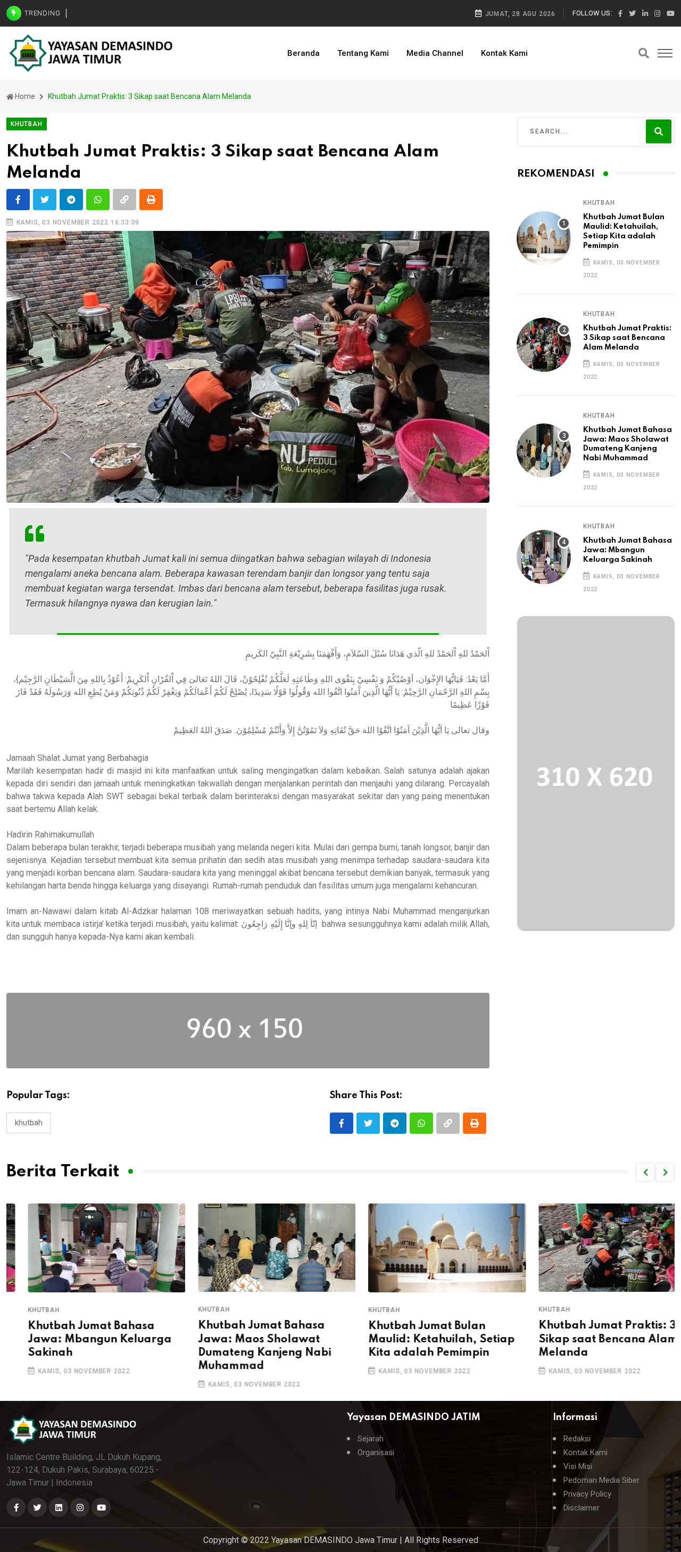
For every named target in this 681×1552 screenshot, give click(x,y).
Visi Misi (577, 1467)
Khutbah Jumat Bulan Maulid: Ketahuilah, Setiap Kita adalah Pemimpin (420, 1339)
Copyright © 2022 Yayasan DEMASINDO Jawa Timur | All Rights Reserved (340, 1540)
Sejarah (371, 1439)
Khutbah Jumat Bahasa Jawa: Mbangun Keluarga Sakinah (627, 550)
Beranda (303, 53)
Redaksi (577, 1439)
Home (25, 96)
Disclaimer (581, 1508)
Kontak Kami (504, 53)
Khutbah (29, 1122)
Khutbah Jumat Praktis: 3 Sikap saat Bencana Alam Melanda (627, 338)
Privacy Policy (587, 1494)
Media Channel (434, 53)
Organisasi (376, 1453)
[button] (645, 1172)
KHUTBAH (599, 202)
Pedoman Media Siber (601, 1480)
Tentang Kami (363, 53)
